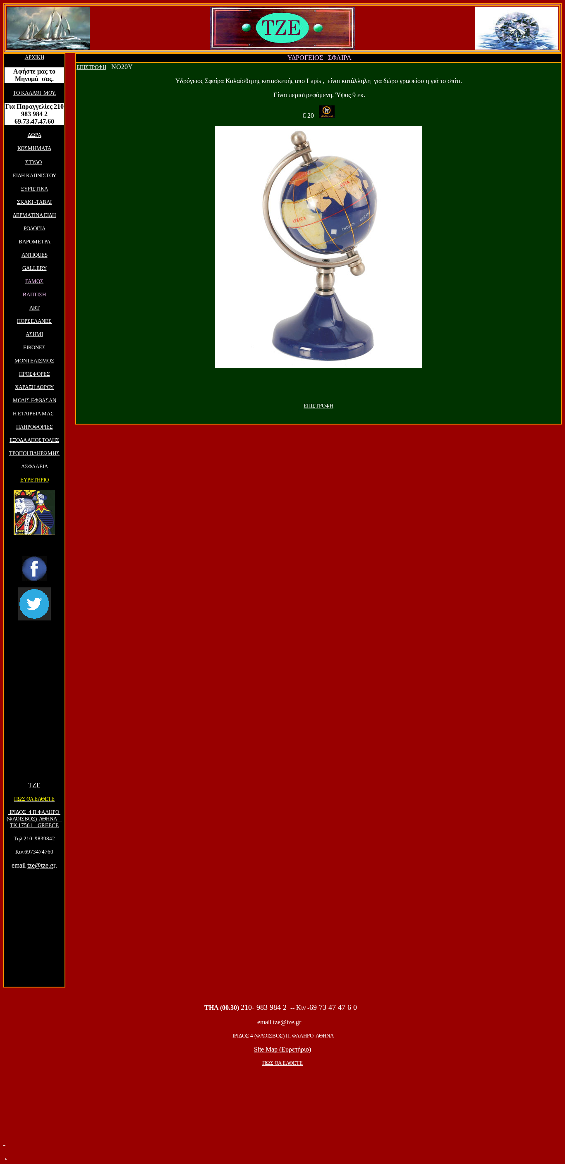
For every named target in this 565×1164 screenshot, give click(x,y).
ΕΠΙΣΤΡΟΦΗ (91, 67)
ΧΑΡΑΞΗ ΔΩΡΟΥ (34, 387)
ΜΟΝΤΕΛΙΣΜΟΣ (34, 361)
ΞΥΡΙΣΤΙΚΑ (34, 189)
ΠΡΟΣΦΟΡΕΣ (34, 374)
